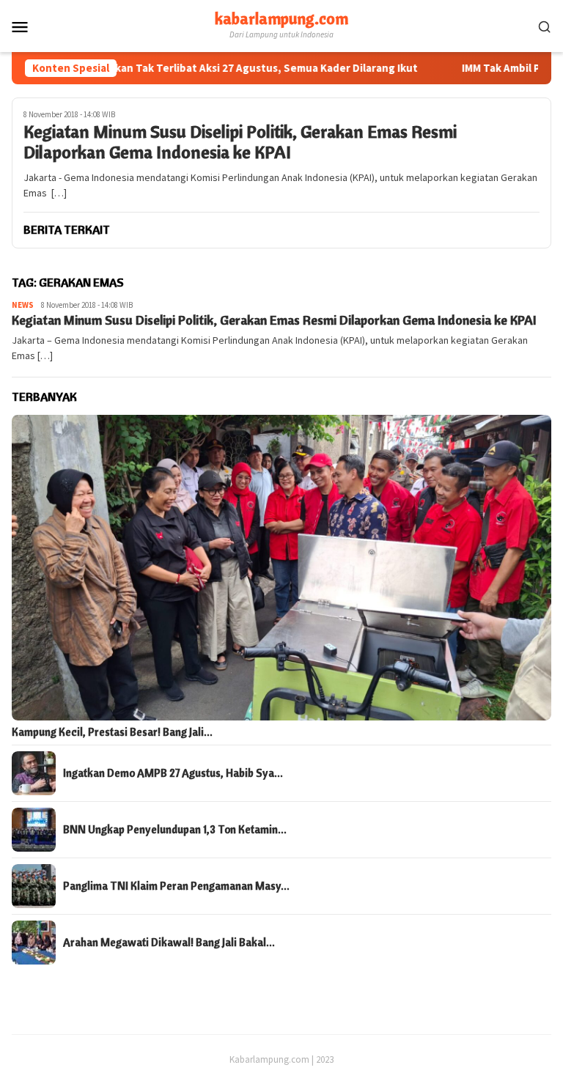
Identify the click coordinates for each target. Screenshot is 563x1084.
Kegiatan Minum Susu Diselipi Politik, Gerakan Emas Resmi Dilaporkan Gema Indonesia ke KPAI (240, 142)
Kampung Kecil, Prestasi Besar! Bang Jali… (112, 732)
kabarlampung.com (281, 18)
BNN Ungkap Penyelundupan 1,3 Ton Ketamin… (175, 829)
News (23, 305)
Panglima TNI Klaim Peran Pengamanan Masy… (176, 886)
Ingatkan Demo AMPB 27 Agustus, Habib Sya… (173, 773)
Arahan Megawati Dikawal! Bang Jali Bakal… (169, 942)
